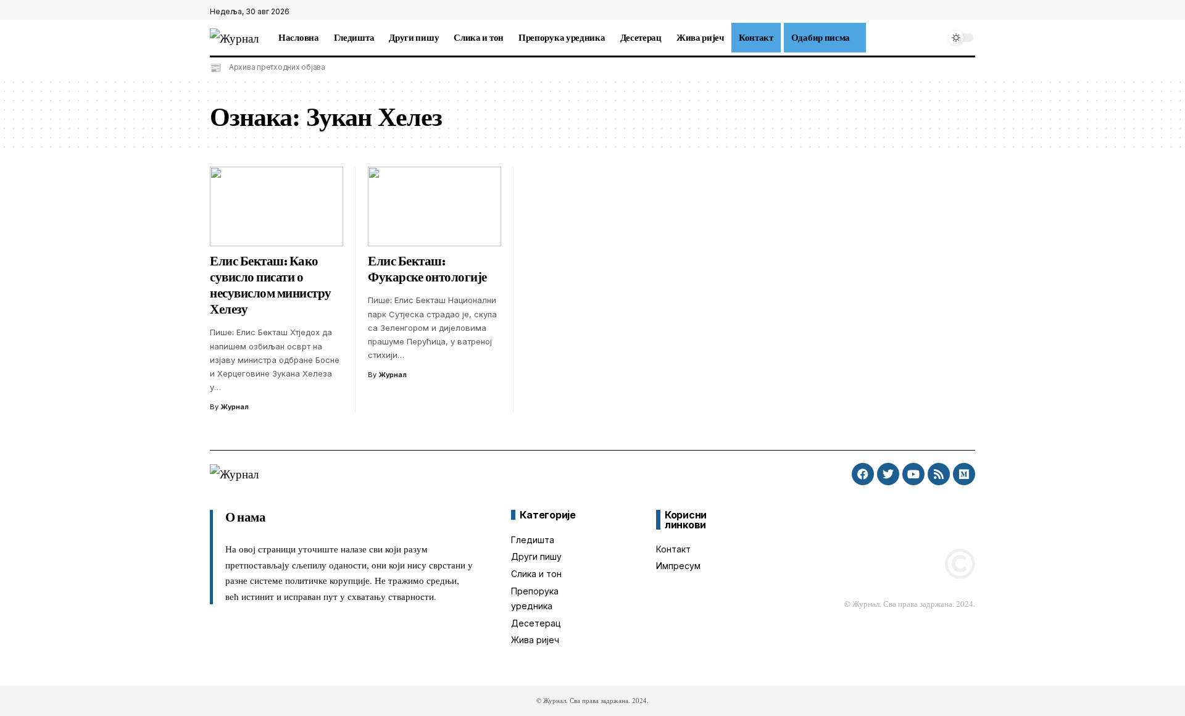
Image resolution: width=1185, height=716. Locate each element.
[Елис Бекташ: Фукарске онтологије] (434, 207)
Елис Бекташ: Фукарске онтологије (427, 269)
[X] (955, 12)
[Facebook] (941, 12)
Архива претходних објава (277, 67)
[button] (873, 37)
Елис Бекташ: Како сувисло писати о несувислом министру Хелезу (270, 285)
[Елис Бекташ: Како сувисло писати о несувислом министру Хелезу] (276, 207)
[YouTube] (968, 12)
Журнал (235, 406)
